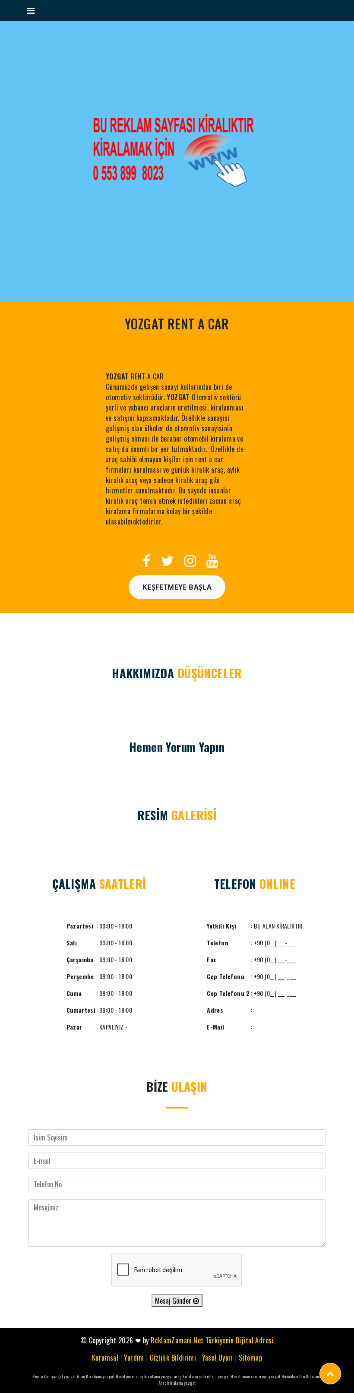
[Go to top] (330, 1373)
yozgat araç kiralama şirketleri (189, 1376)
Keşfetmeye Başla (177, 587)
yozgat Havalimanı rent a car (243, 1376)
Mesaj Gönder (174, 1300)
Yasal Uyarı (217, 1357)
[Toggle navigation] (31, 10)
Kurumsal (105, 1357)
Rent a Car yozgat (47, 1376)
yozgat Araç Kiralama (82, 1376)
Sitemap (250, 1357)
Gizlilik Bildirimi (173, 1357)
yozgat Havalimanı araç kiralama (131, 1376)
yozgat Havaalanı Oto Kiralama (295, 1376)
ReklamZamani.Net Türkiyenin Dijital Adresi (212, 1340)
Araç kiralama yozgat (177, 1383)
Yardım (134, 1357)
